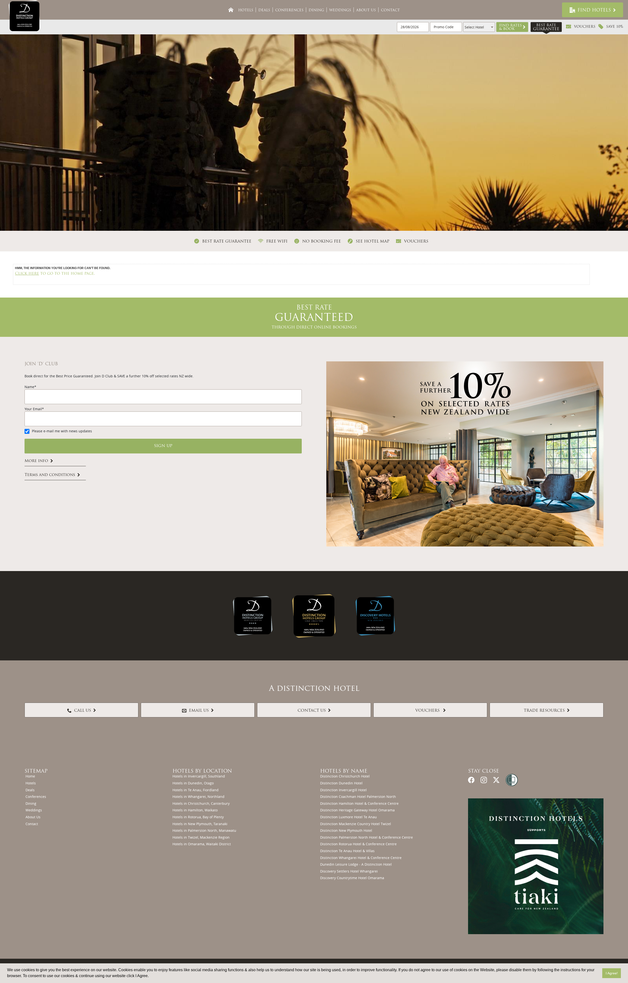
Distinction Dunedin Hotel (341, 783)
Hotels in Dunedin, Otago (193, 783)
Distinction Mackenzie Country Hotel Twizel (355, 823)
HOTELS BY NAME (343, 771)
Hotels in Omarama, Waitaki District (201, 844)
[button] (512, 27)
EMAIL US (199, 711)
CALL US (82, 711)
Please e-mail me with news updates (62, 431)
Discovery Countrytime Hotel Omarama (352, 877)
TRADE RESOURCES (544, 711)
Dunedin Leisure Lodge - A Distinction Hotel (356, 864)
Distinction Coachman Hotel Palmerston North (358, 796)
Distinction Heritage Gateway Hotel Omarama (357, 810)
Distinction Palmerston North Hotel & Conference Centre (366, 837)
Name (29, 386)
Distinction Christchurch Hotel (345, 776)
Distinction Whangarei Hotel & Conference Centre (361, 857)
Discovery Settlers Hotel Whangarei (349, 871)
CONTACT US (312, 711)
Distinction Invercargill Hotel (343, 790)
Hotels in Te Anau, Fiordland (195, 790)
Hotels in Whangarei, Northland (198, 796)
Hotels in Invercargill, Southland (198, 776)
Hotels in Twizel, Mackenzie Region (201, 837)
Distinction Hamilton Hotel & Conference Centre (359, 803)
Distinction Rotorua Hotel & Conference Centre (358, 844)
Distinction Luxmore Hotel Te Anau (348, 817)
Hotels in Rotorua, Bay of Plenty (198, 817)
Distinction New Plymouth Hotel (346, 830)
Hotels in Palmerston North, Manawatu (204, 830)
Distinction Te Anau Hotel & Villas (347, 850)
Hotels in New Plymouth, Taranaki (199, 823)
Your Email (33, 409)
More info (36, 461)
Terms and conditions (50, 475)
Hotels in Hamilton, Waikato (195, 810)
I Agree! (612, 973)
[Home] (231, 9)
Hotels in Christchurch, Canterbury (201, 803)
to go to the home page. (55, 274)
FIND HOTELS (594, 10)
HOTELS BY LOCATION (202, 771)
